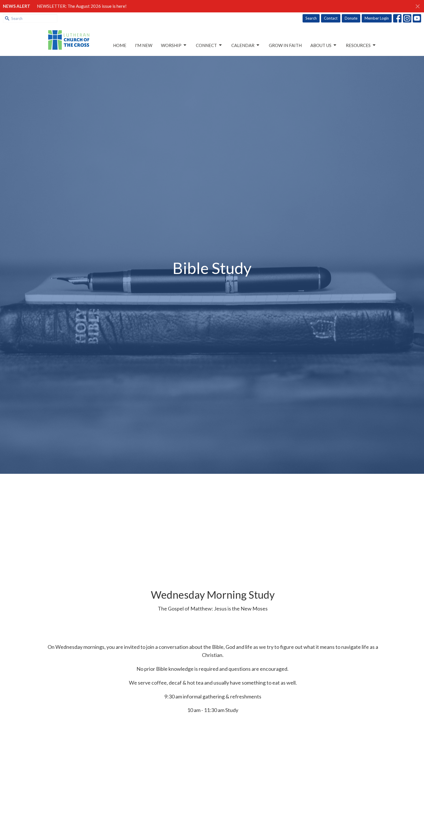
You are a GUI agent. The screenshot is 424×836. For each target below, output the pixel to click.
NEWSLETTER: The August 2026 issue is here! (82, 6)
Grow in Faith (285, 45)
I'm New (143, 45)
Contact (330, 18)
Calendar (242, 45)
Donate (351, 18)
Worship (171, 45)
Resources (358, 45)
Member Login (377, 18)
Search (311, 18)
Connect (206, 45)
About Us (320, 45)
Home (119, 45)
